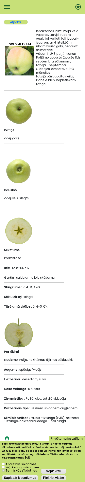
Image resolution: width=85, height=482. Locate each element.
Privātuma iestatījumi (66, 438)
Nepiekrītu (53, 471)
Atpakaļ (16, 22)
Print (7, 438)
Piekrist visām (53, 477)
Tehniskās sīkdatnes (21, 470)
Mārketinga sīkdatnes (22, 467)
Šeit (27, 457)
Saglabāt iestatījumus (20, 477)
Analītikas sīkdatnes (21, 464)
